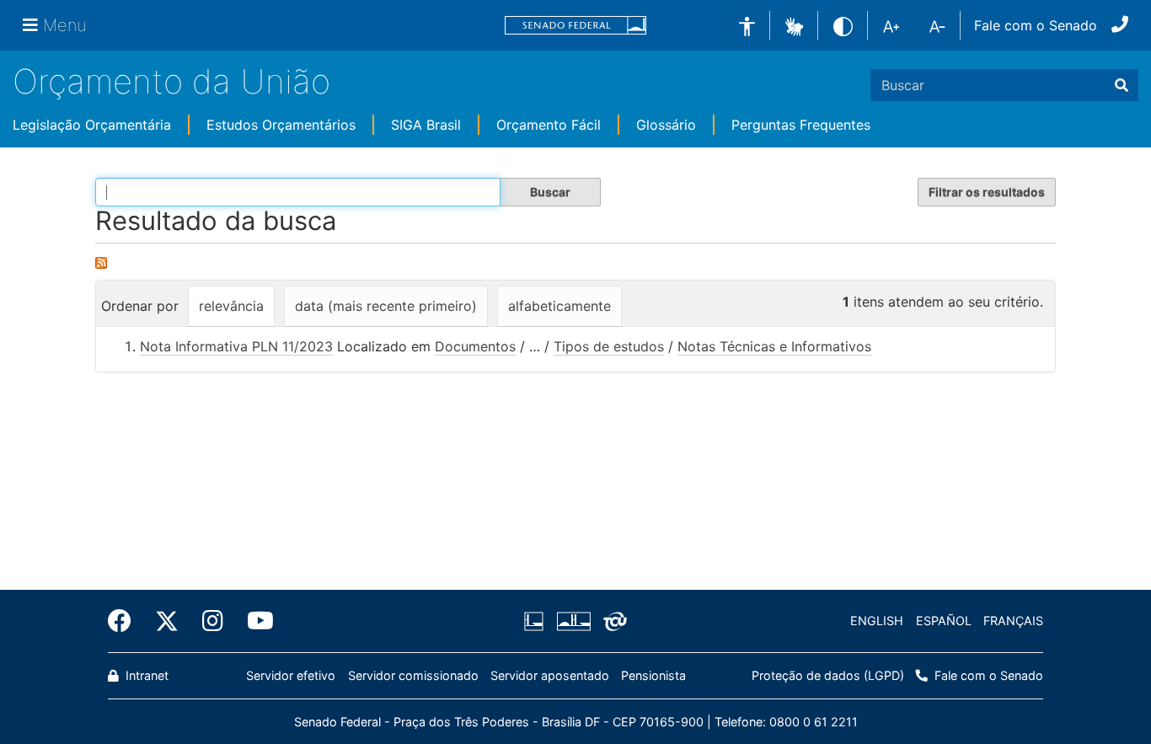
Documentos (475, 346)
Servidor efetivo (290, 675)
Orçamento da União (171, 81)
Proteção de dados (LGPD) (828, 675)
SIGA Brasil (426, 124)
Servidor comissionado (413, 675)
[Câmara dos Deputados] (536, 621)
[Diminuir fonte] (937, 25)
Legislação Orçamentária (92, 124)
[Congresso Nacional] (573, 621)
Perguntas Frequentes (800, 124)
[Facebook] (125, 621)
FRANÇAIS (1013, 620)
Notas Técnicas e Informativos (774, 346)
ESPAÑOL (944, 620)
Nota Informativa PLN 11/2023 (236, 346)
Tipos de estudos (609, 346)
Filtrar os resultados (987, 192)
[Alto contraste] (843, 24)
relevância (231, 305)
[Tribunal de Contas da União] (612, 621)
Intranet (145, 675)
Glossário (666, 124)
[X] (166, 621)
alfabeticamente (559, 305)
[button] (794, 24)
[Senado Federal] (575, 25)
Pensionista (653, 675)
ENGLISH (876, 620)
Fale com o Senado (1035, 25)
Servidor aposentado (549, 675)
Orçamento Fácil (548, 124)
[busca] (1121, 85)
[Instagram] (212, 621)
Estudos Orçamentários (281, 124)
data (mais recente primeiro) (386, 305)
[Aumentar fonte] (891, 25)
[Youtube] (254, 621)
